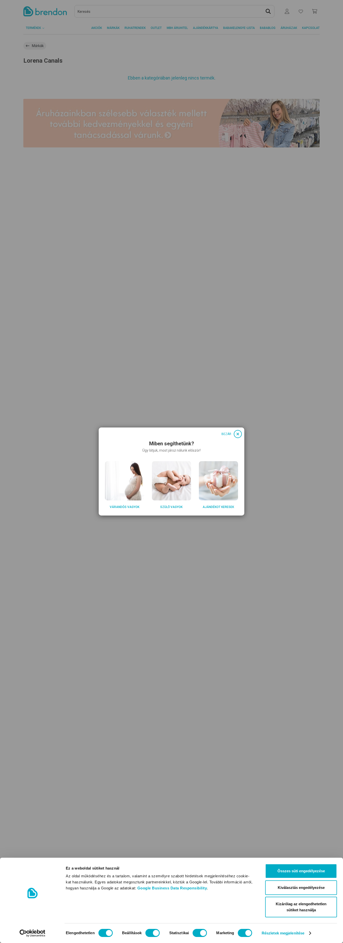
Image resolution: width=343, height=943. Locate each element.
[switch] (152, 933)
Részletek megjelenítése (283, 933)
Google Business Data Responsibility (172, 888)
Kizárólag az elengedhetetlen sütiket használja (301, 907)
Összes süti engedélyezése (301, 871)
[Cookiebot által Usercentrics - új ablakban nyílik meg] (32, 933)
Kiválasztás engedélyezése (301, 887)
